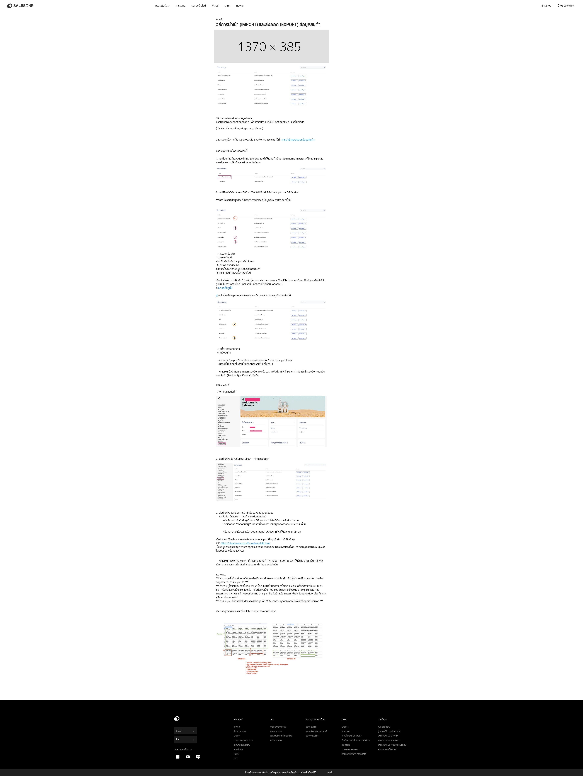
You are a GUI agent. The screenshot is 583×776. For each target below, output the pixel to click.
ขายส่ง (237, 736)
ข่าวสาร (345, 727)
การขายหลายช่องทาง (243, 740)
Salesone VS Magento (389, 740)
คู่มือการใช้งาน (384, 727)
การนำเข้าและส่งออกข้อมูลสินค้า (297, 139)
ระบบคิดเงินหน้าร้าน (242, 745)
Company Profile (350, 749)
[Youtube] (188, 757)
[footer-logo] (201, 719)
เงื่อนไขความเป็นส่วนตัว (352, 736)
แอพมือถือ (238, 749)
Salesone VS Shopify (388, 736)
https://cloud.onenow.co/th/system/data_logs (245, 543)
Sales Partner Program (354, 754)
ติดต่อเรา (346, 745)
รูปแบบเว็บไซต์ (198, 5)
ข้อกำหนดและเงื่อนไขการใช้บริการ (356, 740)
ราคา (227, 5)
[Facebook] (178, 757)
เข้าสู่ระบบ (546, 5)
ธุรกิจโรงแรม (311, 727)
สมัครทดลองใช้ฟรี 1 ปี (387, 749)
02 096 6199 (567, 5)
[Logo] (20, 5)
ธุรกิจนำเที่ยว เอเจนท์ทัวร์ (316, 731)
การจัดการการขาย (278, 727)
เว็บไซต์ (237, 727)
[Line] (198, 757)
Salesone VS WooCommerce (392, 745)
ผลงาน (240, 5)
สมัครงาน (346, 731)
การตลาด (180, 5)
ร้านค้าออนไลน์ (240, 731)
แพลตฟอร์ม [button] (161, 5)
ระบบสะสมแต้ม (276, 731)
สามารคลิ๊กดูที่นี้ (225, 288)
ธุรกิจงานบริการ (313, 736)
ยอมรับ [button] (330, 772)
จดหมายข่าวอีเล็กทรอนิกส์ (281, 736)
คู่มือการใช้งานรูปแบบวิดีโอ (389, 731)
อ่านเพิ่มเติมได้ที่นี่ (308, 772)
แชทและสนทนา (276, 740)
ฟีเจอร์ (215, 5)
